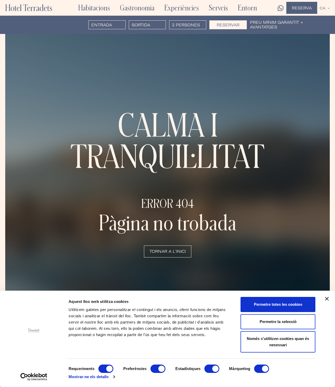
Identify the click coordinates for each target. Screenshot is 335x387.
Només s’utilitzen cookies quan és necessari (278, 341)
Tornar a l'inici (167, 251)
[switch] (157, 369)
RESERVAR (228, 24)
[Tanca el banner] (327, 299)
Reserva (302, 7)
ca (323, 8)
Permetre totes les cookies (278, 304)
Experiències (181, 8)
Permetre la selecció (278, 321)
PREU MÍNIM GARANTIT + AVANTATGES (276, 25)
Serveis (218, 8)
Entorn (247, 8)
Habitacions (94, 8)
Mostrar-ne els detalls (89, 376)
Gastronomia (137, 8)
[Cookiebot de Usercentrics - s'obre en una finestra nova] (34, 377)
